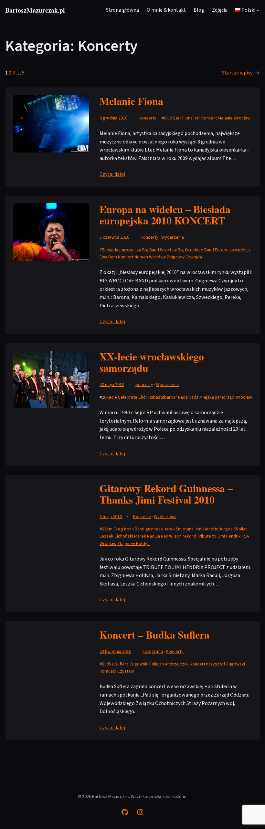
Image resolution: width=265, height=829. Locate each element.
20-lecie (109, 397)
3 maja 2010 (111, 517)
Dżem (107, 529)
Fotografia (153, 651)
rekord (189, 536)
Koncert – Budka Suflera (154, 634)
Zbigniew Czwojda (184, 257)
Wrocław (242, 118)
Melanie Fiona (131, 101)
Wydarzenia (172, 237)
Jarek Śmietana (179, 529)
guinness (154, 529)
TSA (245, 536)
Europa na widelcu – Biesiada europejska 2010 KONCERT (165, 214)
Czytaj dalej (112, 174)
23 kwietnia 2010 (115, 651)
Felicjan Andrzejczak (169, 664)
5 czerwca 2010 (114, 237)
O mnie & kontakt (166, 10)
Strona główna (122, 10)
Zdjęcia (220, 10)
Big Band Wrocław (159, 250)
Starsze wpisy (241, 72)
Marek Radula (147, 536)
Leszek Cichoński (116, 536)
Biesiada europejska (121, 250)
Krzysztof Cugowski (225, 664)
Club (168, 118)
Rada (183, 397)
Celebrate (127, 397)
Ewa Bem (108, 257)
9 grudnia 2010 (113, 118)
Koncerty (147, 118)
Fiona (187, 118)
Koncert (209, 118)
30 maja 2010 (112, 384)
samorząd (224, 397)
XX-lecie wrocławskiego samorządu (152, 362)
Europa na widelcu (232, 250)
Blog (199, 10)
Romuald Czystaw (117, 671)
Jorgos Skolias (233, 529)
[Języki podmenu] (258, 10)
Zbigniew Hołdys (133, 543)
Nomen (141, 257)
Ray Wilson (171, 536)
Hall (197, 118)
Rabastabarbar (162, 397)
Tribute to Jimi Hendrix (218, 536)
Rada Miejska (201, 397)
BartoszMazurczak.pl (35, 10)
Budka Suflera (115, 664)
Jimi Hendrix (206, 529)
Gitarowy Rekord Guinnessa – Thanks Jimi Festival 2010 (166, 494)
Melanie (225, 118)
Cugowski (139, 664)
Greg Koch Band (128, 529)
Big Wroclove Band (196, 250)
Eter (177, 118)
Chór (142, 397)
